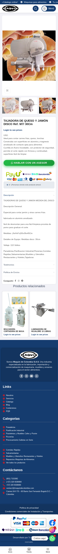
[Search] (35, 8)
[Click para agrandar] (7, 90)
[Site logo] (10, 8)
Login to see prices (13, 130)
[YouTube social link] (31, 376)
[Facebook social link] (15, 281)
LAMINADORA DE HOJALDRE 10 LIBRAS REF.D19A (41, 331)
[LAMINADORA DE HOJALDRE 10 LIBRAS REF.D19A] (42, 310)
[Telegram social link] (22, 281)
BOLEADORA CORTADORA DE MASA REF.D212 (14, 331)
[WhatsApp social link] (18, 281)
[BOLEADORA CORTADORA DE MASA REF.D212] (15, 310)
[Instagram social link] (26, 376)
